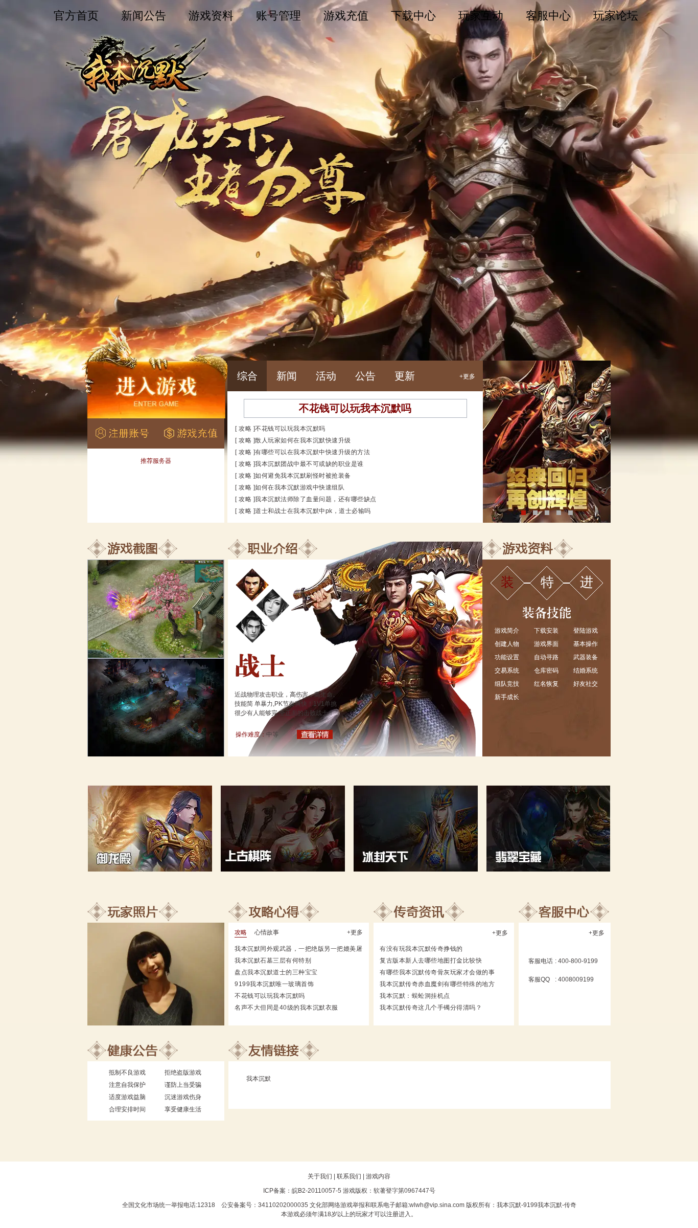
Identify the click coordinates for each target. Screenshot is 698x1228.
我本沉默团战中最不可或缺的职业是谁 (309, 463)
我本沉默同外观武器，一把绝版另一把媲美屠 (298, 948)
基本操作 (585, 644)
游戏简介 (507, 630)
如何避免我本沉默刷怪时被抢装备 (303, 475)
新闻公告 (143, 15)
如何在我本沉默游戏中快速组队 (299, 487)
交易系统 (507, 670)
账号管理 (278, 15)
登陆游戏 (585, 630)
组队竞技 (507, 683)
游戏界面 (546, 644)
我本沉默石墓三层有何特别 (273, 960)
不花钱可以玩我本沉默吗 (355, 408)
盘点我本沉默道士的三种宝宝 (276, 972)
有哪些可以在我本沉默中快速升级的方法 (312, 452)
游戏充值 (345, 15)
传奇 (570, 1205)
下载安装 (546, 630)
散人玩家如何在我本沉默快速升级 (303, 440)
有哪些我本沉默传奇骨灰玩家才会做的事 (437, 972)
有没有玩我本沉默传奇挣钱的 (421, 948)
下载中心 (413, 15)
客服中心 (548, 15)
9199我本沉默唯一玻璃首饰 (274, 984)
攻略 (245, 428)
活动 (326, 376)
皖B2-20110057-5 (316, 1190)
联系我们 (349, 1176)
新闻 (286, 376)
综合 (247, 376)
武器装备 (585, 657)
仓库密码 (546, 670)
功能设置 (507, 657)
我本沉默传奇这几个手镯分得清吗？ (431, 1007)
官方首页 (76, 15)
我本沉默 (258, 1078)
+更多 (467, 376)
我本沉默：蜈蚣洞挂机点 (415, 995)
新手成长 (507, 697)
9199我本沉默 (542, 1205)
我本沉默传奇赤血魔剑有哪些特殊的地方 (437, 984)
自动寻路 (546, 657)
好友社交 (585, 683)
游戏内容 (378, 1176)
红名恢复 (546, 683)
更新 (404, 376)
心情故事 (266, 932)
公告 (365, 376)
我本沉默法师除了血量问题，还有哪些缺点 (316, 499)
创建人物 (507, 644)
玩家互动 (480, 15)
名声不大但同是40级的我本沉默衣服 (286, 1007)
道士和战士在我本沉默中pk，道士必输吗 (313, 511)
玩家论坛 (615, 15)
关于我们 (320, 1176)
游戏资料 (211, 15)
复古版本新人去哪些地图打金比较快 (431, 960)
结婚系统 (585, 670)
